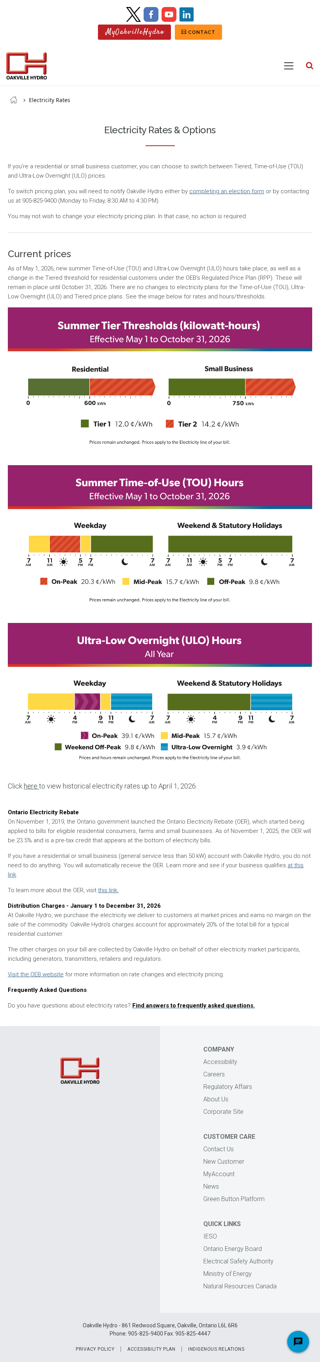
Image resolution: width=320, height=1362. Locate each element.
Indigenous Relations (216, 1349)
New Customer (223, 1161)
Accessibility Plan (151, 1349)
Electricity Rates (49, 100)
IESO (210, 1236)
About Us (215, 1099)
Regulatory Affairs (227, 1086)
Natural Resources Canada (240, 1286)
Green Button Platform (234, 1199)
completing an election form (226, 191)
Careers (214, 1074)
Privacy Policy (95, 1349)
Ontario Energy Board (232, 1249)
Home (14, 100)
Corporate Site (223, 1111)
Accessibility (220, 1062)
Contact (202, 32)
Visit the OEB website (36, 974)
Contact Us (218, 1149)
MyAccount (219, 1174)
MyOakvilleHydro (135, 32)
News (211, 1186)
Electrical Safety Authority (238, 1261)
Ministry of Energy (227, 1273)
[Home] (26, 65)
